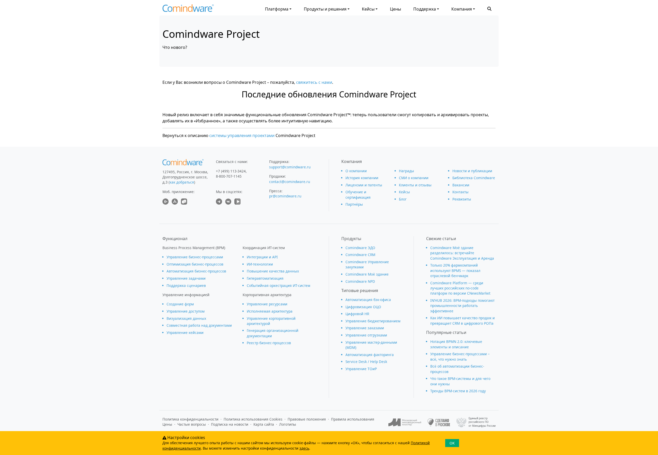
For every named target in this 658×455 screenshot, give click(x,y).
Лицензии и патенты (363, 185)
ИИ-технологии (260, 264)
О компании (356, 170)
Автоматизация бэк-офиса (368, 299)
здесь (304, 448)
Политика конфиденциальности (190, 419)
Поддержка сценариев (186, 285)
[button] (489, 8)
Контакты (460, 191)
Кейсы (368, 9)
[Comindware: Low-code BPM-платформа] (188, 9)
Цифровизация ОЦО (363, 306)
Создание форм (180, 304)
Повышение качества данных (273, 271)
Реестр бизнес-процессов (269, 342)
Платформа (276, 9)
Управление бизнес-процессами (195, 256)
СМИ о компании (413, 177)
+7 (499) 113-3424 (231, 171)
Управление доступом (186, 311)
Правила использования (352, 419)
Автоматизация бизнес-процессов (196, 271)
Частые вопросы (191, 424)
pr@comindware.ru (285, 196)
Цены (395, 9)
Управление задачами (186, 278)
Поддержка (424, 9)
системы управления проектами (242, 135)
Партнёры (354, 204)
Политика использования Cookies (253, 419)
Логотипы (287, 424)
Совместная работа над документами (199, 325)
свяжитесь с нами (314, 82)
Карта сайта (263, 424)
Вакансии (460, 185)
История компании (361, 177)
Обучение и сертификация (358, 194)
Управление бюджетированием (372, 320)
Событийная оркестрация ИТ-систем (278, 285)
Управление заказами (364, 327)
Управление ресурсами (267, 304)
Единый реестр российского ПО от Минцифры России (482, 422)
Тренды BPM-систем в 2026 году (458, 390)
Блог (403, 199)
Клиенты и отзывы (415, 185)
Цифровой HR (357, 313)
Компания (461, 9)
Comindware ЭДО (360, 247)
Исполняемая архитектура (270, 311)
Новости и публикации (472, 170)
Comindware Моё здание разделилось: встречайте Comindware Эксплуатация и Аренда (462, 253)
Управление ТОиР (361, 368)
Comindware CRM (360, 254)
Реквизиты (461, 199)
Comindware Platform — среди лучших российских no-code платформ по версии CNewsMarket (460, 288)
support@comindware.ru (289, 167)
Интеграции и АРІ (262, 256)
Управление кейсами (185, 332)
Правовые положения (307, 419)
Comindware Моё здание (367, 274)
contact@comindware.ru (289, 181)
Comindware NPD (360, 281)
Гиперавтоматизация (265, 278)
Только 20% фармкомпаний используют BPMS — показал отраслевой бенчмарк (455, 270)
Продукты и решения (325, 9)
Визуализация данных (186, 318)
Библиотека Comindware (473, 177)
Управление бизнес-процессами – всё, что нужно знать (460, 356)
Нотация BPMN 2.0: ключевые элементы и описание (456, 344)
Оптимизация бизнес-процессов (195, 264)
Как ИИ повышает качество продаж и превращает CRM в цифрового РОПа (462, 320)
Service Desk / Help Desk (366, 361)
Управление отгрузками (366, 335)
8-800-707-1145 (229, 176)
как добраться (182, 182)
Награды (406, 170)
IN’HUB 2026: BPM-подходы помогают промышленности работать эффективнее (462, 305)
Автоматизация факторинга (369, 354)
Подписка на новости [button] (229, 424)
